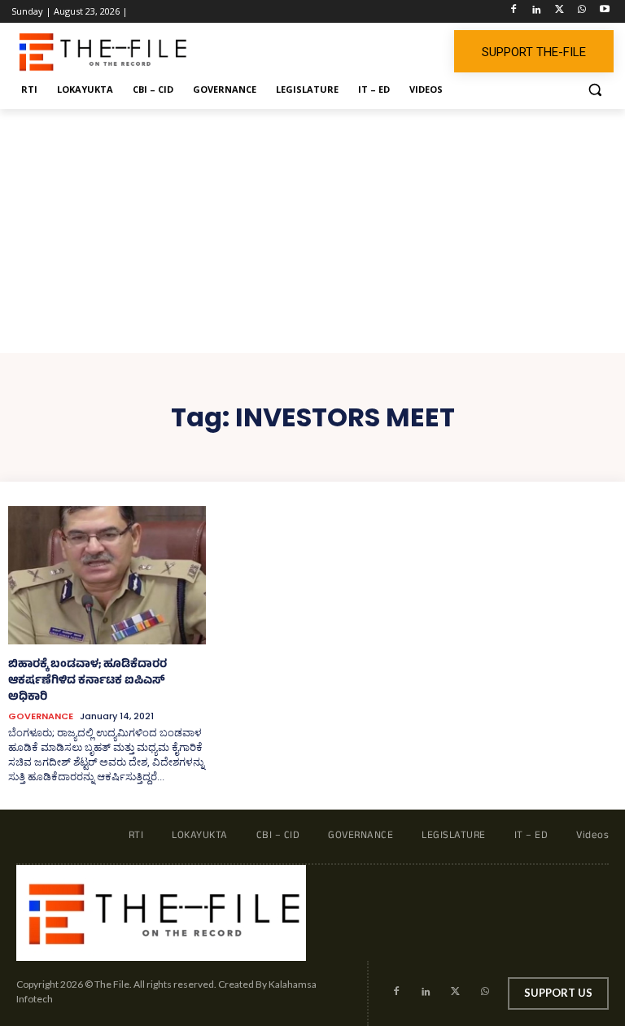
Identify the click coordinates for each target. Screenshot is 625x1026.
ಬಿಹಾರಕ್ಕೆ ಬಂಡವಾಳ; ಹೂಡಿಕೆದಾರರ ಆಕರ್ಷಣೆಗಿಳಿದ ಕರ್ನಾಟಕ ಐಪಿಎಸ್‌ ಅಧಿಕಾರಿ (87, 681)
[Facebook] (514, 11)
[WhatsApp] (581, 11)
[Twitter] (559, 11)
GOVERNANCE (40, 716)
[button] (594, 90)
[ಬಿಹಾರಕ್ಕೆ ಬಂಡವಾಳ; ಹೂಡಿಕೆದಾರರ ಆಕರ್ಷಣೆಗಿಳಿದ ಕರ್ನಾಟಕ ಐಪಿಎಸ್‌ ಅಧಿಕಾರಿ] (107, 575)
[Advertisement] (312, 231)
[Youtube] (604, 11)
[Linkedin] (536, 11)
